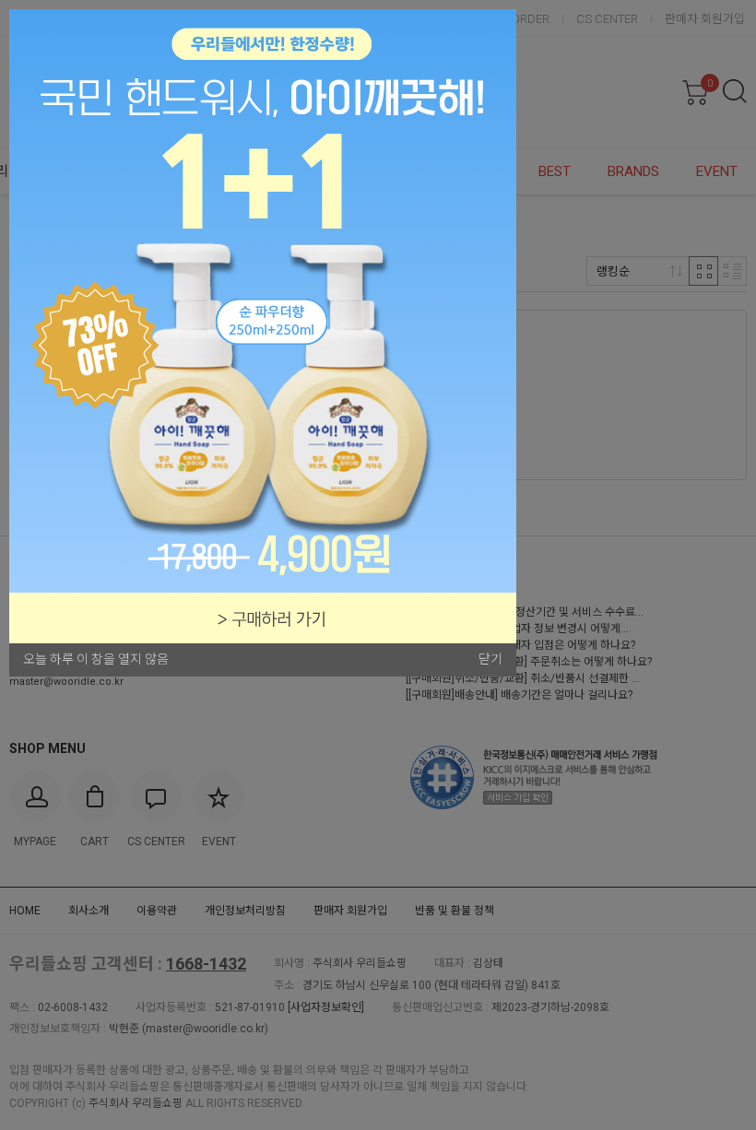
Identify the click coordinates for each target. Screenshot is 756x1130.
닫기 (490, 659)
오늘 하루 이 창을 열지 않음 (96, 659)
